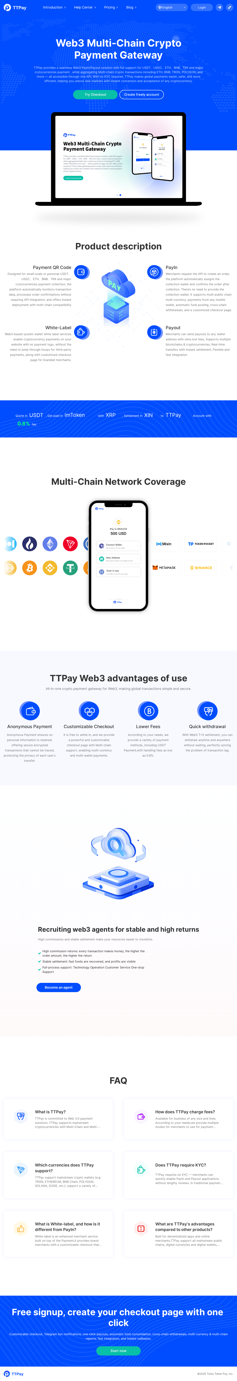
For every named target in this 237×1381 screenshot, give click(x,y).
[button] (117, 195)
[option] (118, 157)
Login (202, 7)
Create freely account (141, 94)
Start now (118, 1351)
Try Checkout (95, 94)
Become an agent (59, 987)
